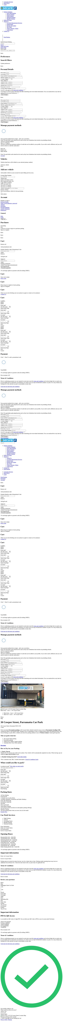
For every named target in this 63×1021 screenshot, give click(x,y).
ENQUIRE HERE (22, 757)
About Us (6, 21)
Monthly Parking (11, 18)
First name (3, 72)
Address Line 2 (4, 83)
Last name (3, 74)
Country (3, 79)
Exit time (3, 319)
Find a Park (3, 47)
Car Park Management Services (14, 23)
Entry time (3, 310)
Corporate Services (8, 2)
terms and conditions (18, 90)
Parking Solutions (8, 12)
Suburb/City (4, 85)
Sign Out (3, 219)
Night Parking (10, 16)
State (2, 80)
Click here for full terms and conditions (10, 386)
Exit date (3, 315)
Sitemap (10, 1019)
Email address (4, 76)
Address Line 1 (4, 82)
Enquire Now (4, 811)
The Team (9, 27)
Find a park (3, 278)
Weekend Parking (11, 17)
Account (3, 155)
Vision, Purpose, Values (12, 28)
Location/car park (5, 766)
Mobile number (4, 77)
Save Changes (4, 94)
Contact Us (6, 31)
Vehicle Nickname (5, 188)
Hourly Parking (10, 14)
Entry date (3, 305)
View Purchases (4, 438)
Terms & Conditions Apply (31, 759)
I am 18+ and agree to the (12, 90)
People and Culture (11, 25)
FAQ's (2, 45)
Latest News (10, 30)
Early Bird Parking (11, 13)
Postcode (3, 87)
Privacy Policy (4, 1019)
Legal (5, 4)
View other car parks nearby (17, 766)
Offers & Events (8, 20)
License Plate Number (6, 88)
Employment (10, 24)
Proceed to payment (5, 267)
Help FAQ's (7, 3)
